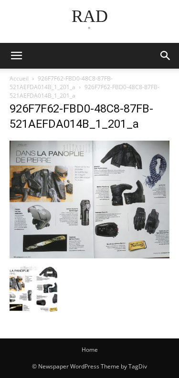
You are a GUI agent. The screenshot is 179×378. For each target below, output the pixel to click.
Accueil (19, 78)
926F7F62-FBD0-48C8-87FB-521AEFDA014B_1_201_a (61, 82)
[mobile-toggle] (16, 56)
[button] (165, 56)
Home (90, 350)
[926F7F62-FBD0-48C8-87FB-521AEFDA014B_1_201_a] (89, 256)
